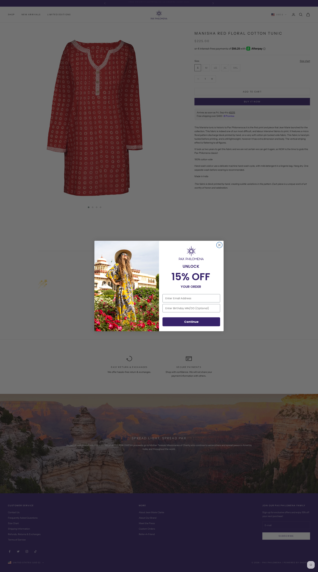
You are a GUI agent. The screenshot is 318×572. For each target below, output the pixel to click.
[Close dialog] (219, 245)
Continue (191, 322)
